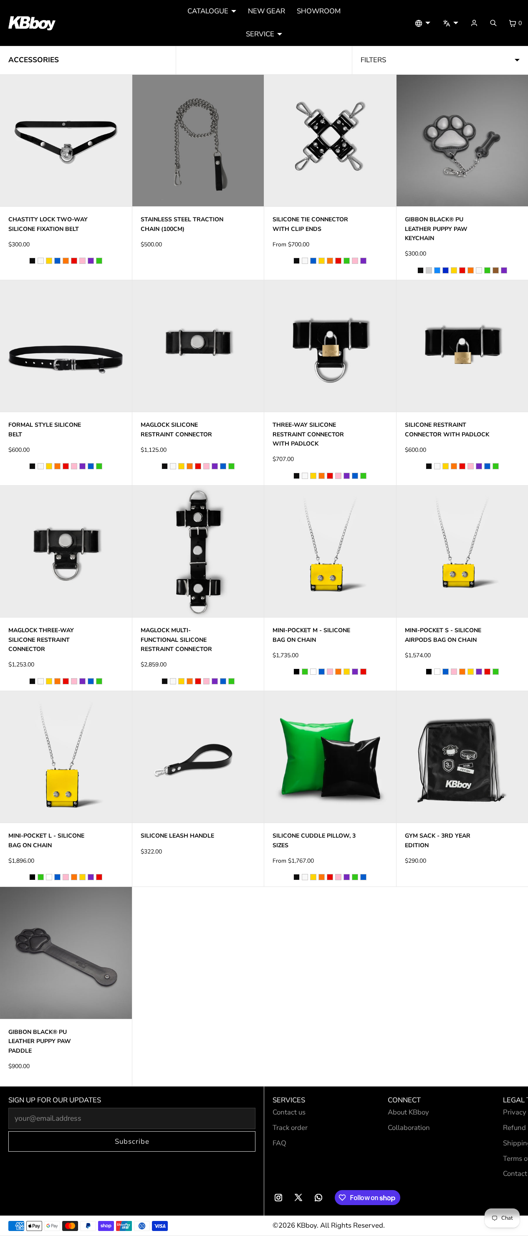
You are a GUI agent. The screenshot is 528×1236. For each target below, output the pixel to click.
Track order (290, 1127)
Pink (82, 261)
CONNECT (404, 1100)
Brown (496, 270)
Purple (91, 261)
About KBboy (408, 1112)
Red (74, 261)
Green (99, 261)
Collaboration (409, 1127)
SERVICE (260, 34)
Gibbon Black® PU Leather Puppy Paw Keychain (436, 228)
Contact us (289, 1112)
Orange (66, 261)
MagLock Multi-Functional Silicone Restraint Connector (176, 639)
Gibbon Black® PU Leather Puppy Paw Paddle (39, 1041)
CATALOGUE (207, 11)
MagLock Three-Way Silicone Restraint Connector (41, 639)
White (41, 261)
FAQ (279, 1143)
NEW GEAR (266, 11)
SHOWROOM (319, 11)
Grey (429, 270)
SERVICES (289, 1100)
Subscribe (132, 1141)
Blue (57, 261)
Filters (373, 60)
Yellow (49, 261)
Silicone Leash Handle (177, 836)
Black (32, 261)
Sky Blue (437, 270)
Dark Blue (445, 270)
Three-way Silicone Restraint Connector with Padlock (308, 434)
